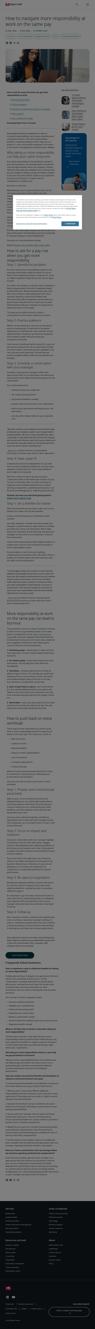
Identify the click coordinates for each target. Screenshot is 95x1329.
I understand (70, 224)
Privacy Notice (56, 217)
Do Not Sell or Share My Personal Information (31, 223)
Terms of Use (48, 215)
